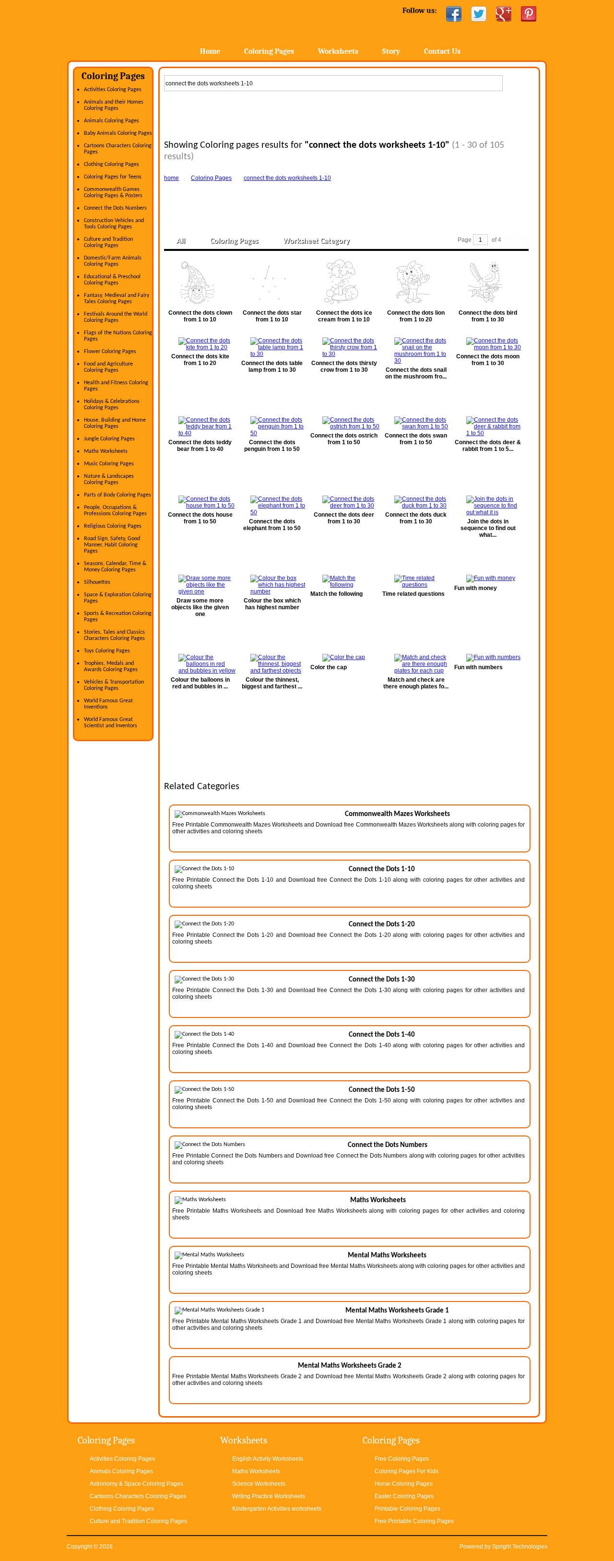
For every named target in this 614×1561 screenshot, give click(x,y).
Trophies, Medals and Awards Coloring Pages (111, 667)
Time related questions (413, 594)
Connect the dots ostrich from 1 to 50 (344, 439)
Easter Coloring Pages (404, 1496)
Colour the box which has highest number (272, 604)
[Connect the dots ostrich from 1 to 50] (344, 423)
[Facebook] (453, 14)
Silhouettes (97, 582)
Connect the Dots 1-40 (382, 1035)
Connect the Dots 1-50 (382, 1090)
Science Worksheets (258, 1483)
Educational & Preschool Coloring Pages (112, 280)
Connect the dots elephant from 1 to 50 (272, 525)
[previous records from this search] (510, 240)
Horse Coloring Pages (404, 1483)
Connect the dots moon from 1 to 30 (488, 360)
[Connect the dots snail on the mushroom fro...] (416, 350)
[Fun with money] (488, 578)
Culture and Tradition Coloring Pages (108, 242)
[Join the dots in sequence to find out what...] (488, 506)
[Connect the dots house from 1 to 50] (200, 502)
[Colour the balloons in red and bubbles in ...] (200, 664)
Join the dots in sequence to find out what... (488, 528)
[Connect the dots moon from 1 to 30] (488, 344)
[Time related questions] (416, 581)
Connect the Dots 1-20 (382, 924)
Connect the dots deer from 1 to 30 (344, 518)
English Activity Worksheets (267, 1458)
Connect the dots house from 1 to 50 (200, 518)
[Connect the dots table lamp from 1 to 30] (272, 347)
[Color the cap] (344, 658)
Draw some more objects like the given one (200, 607)
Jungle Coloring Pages (109, 439)
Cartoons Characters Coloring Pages (138, 1496)
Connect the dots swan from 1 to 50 (416, 439)
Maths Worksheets (106, 451)
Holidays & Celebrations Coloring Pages (112, 405)
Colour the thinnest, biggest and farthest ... (272, 683)
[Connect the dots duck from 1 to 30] (416, 502)
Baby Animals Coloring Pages (118, 133)
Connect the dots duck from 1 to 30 (416, 518)
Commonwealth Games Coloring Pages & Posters (113, 193)
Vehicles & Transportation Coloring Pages (114, 685)
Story (391, 51)
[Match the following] (344, 581)
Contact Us (442, 51)
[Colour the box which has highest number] (272, 585)
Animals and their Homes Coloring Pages (113, 105)
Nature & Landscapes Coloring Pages (109, 479)
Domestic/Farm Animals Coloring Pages (113, 261)
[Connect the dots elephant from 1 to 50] (272, 506)
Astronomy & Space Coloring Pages (136, 1483)
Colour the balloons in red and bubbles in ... (200, 683)
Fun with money (475, 588)
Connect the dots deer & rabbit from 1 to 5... (488, 445)
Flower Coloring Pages (110, 352)
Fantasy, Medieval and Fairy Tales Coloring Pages (116, 299)
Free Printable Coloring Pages (414, 1521)
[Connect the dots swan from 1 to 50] (416, 423)
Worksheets (338, 51)
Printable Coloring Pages (407, 1508)
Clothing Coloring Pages (111, 164)
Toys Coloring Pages (107, 651)
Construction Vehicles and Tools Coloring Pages (114, 224)
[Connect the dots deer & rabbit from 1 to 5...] (488, 426)
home (171, 178)
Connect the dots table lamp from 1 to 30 (272, 366)
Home (142, 28)
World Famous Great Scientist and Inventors (110, 723)
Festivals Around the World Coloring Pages (115, 317)
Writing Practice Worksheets (268, 1496)
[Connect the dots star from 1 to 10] (272, 282)
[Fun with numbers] (488, 658)
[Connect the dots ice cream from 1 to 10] (344, 282)
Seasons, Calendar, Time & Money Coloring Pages (115, 567)
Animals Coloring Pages (111, 121)
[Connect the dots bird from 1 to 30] (488, 282)
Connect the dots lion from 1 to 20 (416, 316)
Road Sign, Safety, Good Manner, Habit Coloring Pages (112, 545)
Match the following (336, 594)
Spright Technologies (519, 1546)
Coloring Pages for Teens (113, 177)
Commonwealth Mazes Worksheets (397, 814)
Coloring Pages (269, 51)
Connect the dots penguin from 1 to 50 (272, 445)
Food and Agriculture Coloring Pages (108, 367)
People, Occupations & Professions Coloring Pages (115, 511)
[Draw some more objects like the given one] (200, 585)
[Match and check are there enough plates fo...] (416, 664)
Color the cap (328, 667)
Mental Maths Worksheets (387, 1255)
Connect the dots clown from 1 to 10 (200, 316)
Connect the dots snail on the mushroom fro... (416, 373)
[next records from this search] (522, 240)
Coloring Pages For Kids (406, 1471)
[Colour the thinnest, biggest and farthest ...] (272, 664)
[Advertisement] (349, 113)
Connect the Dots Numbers (115, 208)
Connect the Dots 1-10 (382, 869)
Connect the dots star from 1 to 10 (272, 316)
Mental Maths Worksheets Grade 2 (349, 1366)
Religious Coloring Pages (113, 526)
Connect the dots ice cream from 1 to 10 (344, 316)
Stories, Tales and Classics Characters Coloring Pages (114, 635)
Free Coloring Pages (402, 1458)
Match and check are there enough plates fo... (416, 683)
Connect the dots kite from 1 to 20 (200, 360)
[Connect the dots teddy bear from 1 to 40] (200, 426)
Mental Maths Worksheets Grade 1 (397, 1310)
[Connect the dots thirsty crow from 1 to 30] (344, 347)
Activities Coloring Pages (113, 90)
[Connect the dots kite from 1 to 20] (200, 344)
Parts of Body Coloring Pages (117, 495)
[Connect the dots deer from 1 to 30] (344, 502)
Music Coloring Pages (109, 464)
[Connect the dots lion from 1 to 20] (416, 282)
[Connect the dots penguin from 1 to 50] (272, 426)
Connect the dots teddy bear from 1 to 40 (200, 445)
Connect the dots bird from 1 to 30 (488, 316)
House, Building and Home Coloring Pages (115, 423)
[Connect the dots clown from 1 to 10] (200, 282)
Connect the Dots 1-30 (382, 979)
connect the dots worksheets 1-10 (287, 178)
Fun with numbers (478, 667)
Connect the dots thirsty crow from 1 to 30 (344, 366)
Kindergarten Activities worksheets (276, 1508)
